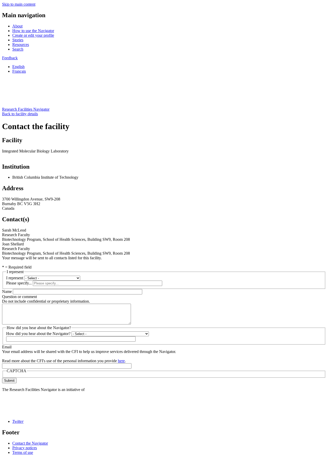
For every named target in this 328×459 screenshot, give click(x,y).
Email (7, 347)
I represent (14, 278)
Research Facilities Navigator (25, 109)
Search (17, 49)
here (121, 361)
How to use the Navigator (33, 30)
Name (7, 291)
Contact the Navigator (30, 443)
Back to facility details (20, 114)
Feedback (10, 58)
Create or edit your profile (33, 35)
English (18, 66)
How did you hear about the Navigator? (38, 333)
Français (19, 71)
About (17, 26)
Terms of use (22, 452)
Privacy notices (24, 448)
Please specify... (19, 283)
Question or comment (19, 296)
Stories (17, 40)
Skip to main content (18, 4)
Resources (20, 44)
